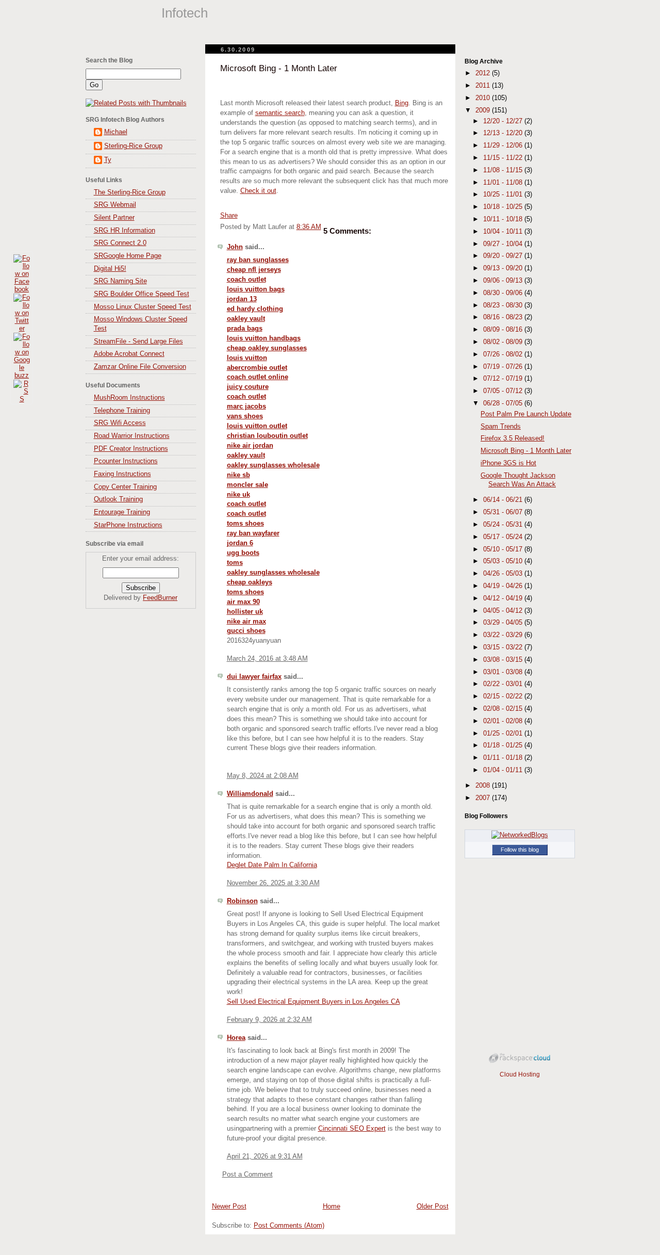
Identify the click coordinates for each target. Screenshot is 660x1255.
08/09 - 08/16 (503, 329)
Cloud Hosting (520, 1074)
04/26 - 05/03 (503, 573)
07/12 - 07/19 (503, 378)
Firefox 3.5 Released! (512, 438)
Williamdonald (250, 793)
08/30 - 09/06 (503, 293)
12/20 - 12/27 (503, 121)
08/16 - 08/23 (503, 317)
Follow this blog (520, 849)
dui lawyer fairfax (254, 676)
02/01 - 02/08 (503, 721)
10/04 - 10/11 (503, 231)
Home (331, 1206)
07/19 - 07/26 (503, 366)
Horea (236, 1037)
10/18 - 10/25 (503, 206)
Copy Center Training (125, 487)
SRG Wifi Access (120, 423)
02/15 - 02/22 (503, 696)
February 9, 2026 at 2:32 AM (269, 1019)
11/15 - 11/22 (503, 157)
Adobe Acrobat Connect (129, 353)
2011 (483, 85)
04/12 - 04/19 (503, 598)
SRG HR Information (124, 230)
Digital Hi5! (110, 268)
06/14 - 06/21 (503, 499)
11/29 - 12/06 (503, 145)
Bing (401, 103)
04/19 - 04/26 (503, 586)
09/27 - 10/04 (503, 244)
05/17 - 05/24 (503, 537)
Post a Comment (247, 1174)
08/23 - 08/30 (503, 305)
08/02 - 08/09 (503, 342)
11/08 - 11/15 (503, 170)
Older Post (433, 1206)
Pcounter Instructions (126, 461)
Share (229, 215)
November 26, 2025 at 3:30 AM (273, 883)
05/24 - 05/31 (503, 524)
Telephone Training (122, 410)
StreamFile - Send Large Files (138, 341)
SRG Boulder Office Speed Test (141, 294)
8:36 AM (308, 227)
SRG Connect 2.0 (120, 243)
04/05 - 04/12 (503, 610)
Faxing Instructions (122, 474)
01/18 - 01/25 (503, 745)
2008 (483, 785)
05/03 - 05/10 (503, 561)
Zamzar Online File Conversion (140, 366)
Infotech (184, 13)
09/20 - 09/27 (503, 255)
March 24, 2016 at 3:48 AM (267, 658)
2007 (483, 798)
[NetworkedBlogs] (519, 835)
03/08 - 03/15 (503, 659)
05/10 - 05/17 (503, 549)
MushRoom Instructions (129, 397)
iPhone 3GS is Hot (508, 463)
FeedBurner (160, 597)
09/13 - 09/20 (503, 268)
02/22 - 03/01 (503, 684)
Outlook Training (118, 499)
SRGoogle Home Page (127, 255)
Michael (115, 132)
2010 (483, 98)
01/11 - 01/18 (503, 757)
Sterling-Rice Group (133, 146)
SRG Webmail (115, 204)
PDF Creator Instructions (131, 448)
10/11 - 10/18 (503, 219)
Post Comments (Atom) (289, 1225)
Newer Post (229, 1206)
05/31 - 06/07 (503, 512)
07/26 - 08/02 (503, 354)
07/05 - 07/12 (503, 391)
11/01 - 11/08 (503, 182)
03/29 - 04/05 (503, 622)
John (235, 247)
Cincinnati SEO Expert (352, 1128)
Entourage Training (122, 512)
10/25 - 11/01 (503, 194)
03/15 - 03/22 (503, 647)
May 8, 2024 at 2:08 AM (263, 775)
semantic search (280, 113)
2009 (483, 110)
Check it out (258, 190)
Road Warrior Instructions (132, 435)
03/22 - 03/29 (503, 635)
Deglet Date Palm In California (272, 865)
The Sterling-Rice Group (130, 192)
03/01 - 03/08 (503, 672)
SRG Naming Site (120, 281)
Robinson (242, 901)
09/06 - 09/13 (503, 280)
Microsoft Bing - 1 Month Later (278, 68)
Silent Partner (114, 217)
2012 (483, 73)
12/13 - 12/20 (503, 133)
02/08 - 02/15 (503, 708)
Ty (107, 160)
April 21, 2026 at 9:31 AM (265, 1156)
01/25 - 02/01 (503, 733)
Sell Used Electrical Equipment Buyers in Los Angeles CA (313, 1001)
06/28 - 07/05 (503, 403)
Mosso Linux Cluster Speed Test (142, 307)
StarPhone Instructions (128, 525)
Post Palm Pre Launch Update (526, 414)
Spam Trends (501, 426)
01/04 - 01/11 (503, 770)
